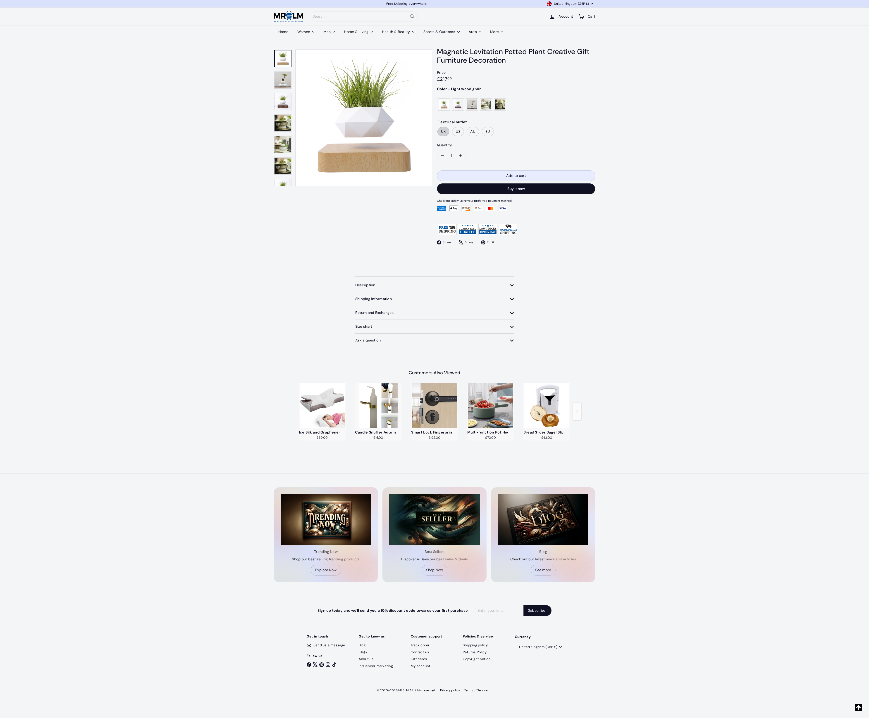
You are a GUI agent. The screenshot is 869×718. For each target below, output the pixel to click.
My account (420, 666)
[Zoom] (364, 118)
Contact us (420, 652)
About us (366, 659)
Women (304, 31)
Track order (420, 645)
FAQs (363, 652)
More (495, 31)
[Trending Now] (326, 519)
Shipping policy (475, 645)
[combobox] (364, 16)
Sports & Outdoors (439, 31)
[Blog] (543, 519)
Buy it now (516, 188)
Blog (362, 645)
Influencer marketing (376, 666)
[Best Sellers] (434, 519)
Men (327, 31)
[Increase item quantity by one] (460, 155)
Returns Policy (475, 652)
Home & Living (356, 31)
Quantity (444, 145)
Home (283, 31)
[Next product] (577, 412)
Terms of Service (476, 690)
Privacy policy (450, 690)
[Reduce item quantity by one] (442, 155)
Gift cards (419, 659)
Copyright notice (477, 659)
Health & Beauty (396, 31)
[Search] (412, 16)
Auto (473, 31)
